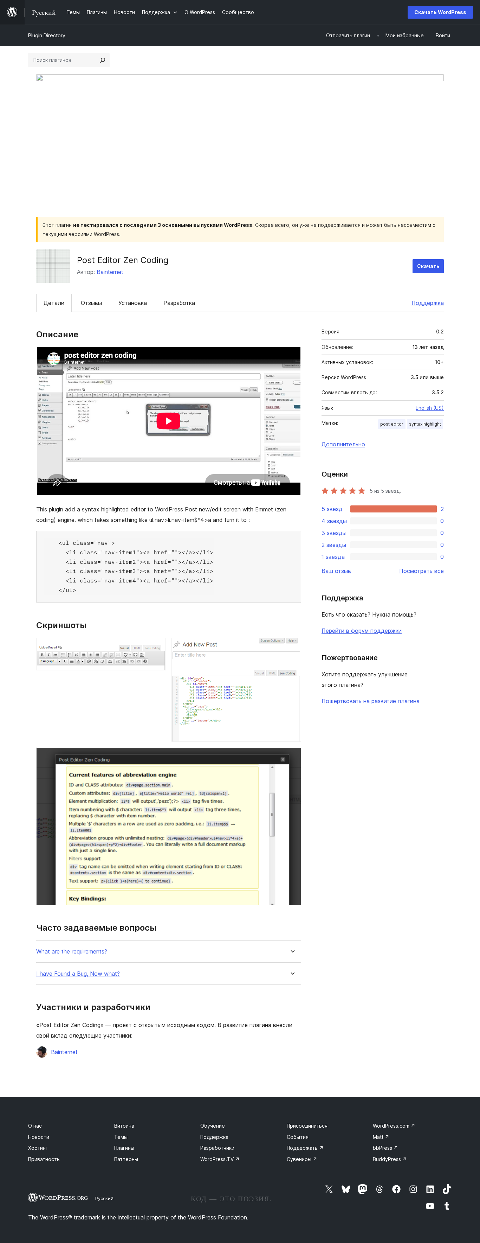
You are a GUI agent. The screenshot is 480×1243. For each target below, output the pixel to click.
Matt (381, 1137)
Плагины (124, 1148)
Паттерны (126, 1159)
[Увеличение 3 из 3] (291, 756)
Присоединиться (307, 1126)
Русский (104, 1198)
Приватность (44, 1159)
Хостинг (38, 1148)
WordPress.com (394, 1126)
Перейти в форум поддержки (362, 630)
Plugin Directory (46, 35)
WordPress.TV (220, 1159)
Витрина (124, 1126)
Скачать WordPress (440, 12)
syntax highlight (425, 424)
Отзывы (91, 302)
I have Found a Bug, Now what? (78, 973)
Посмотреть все (421, 570)
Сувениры (302, 1159)
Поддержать (305, 1148)
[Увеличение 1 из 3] (156, 647)
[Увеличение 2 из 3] (291, 647)
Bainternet (110, 271)
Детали (54, 302)
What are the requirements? (71, 951)
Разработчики (217, 1148)
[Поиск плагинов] (103, 60)
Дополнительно (343, 444)
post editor (391, 424)
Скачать (428, 266)
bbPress (385, 1148)
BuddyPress (390, 1159)
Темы (121, 1137)
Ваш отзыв (336, 570)
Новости (38, 1137)
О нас (35, 1126)
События (298, 1137)
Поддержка (427, 302)
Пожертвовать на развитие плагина (371, 701)
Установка (132, 302)
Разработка (179, 302)
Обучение (212, 1126)
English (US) (430, 408)
